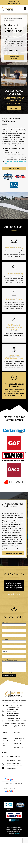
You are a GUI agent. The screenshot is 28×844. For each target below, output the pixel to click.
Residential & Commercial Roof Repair (14, 327)
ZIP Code (4, 654)
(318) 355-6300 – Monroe (13, 756)
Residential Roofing (14, 247)
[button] (25, 8)
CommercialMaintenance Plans (14, 357)
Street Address (5, 639)
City (2, 644)
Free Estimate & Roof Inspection (14, 385)
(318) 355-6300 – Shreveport (14, 760)
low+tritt (17, 833)
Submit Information (9, 675)
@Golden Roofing (11, 768)
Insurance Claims (14, 299)
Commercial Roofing (14, 273)
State (3, 649)
